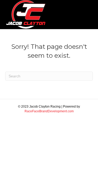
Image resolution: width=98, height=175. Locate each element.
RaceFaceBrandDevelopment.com (49, 111)
